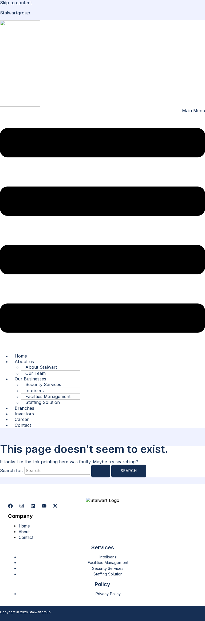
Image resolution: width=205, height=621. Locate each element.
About (24, 531)
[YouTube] (44, 506)
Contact (23, 425)
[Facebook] (10, 506)
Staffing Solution (42, 402)
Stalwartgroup (15, 12)
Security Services (108, 568)
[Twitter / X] (55, 506)
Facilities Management (108, 562)
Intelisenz (108, 557)
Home (24, 526)
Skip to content (16, 2)
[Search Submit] (100, 471)
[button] (102, 228)
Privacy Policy (108, 593)
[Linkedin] (32, 506)
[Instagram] (21, 506)
